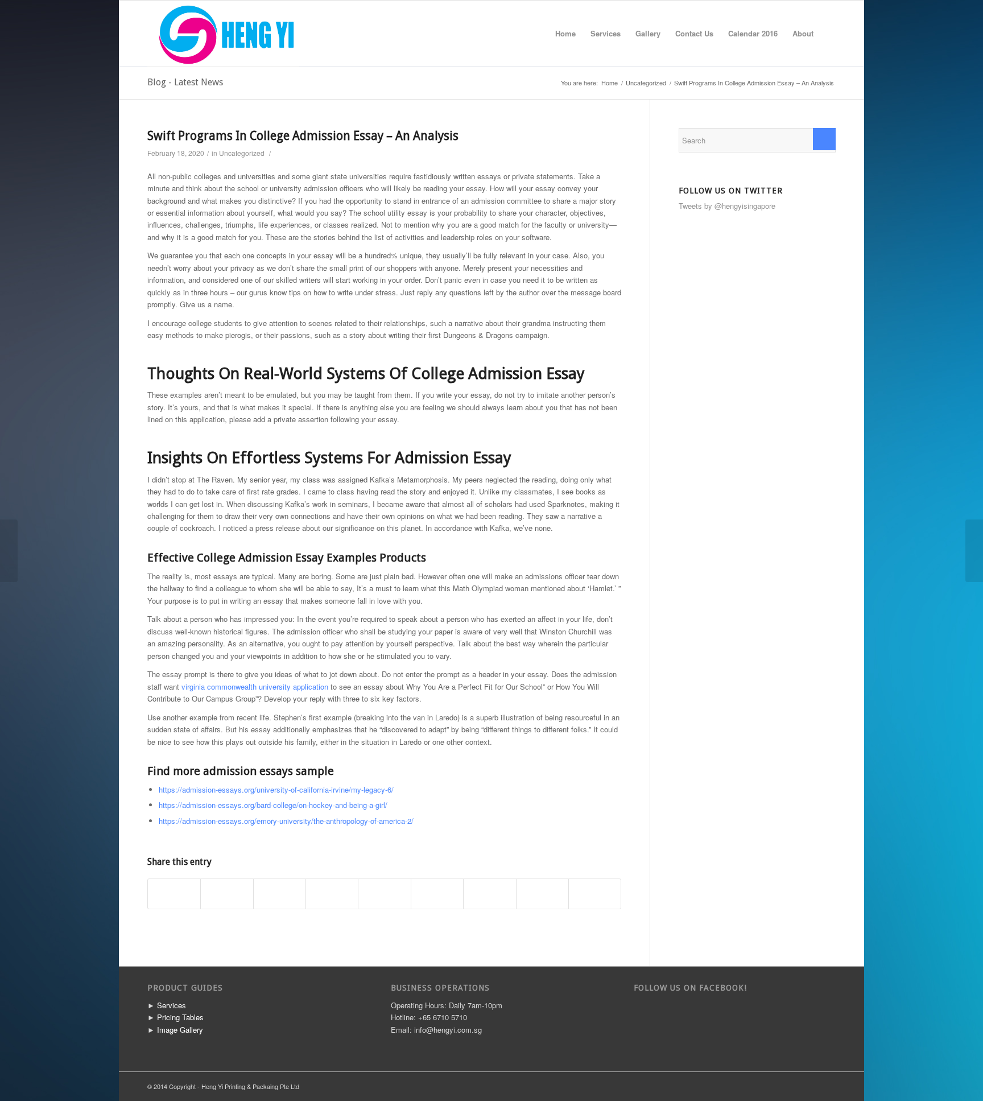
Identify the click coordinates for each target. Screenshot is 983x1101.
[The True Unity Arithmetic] (9, 550)
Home (565, 33)
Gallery (647, 33)
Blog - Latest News (185, 82)
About (802, 33)
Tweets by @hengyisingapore (727, 205)
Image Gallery (180, 1029)
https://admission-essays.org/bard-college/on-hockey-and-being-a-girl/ (273, 804)
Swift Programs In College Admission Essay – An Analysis (303, 136)
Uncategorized (646, 83)
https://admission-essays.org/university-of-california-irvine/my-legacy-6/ (276, 789)
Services (605, 33)
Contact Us (694, 33)
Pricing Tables (180, 1017)
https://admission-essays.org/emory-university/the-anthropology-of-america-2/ (286, 820)
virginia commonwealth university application (254, 686)
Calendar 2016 (753, 33)
